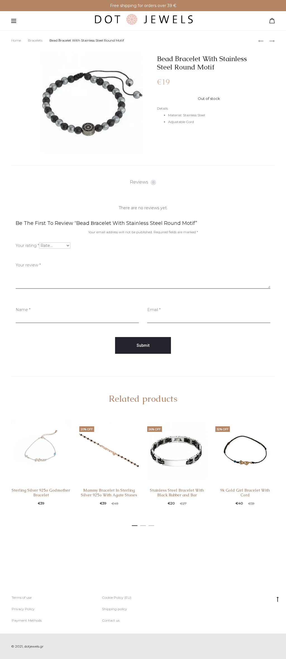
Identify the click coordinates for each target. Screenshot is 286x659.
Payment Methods (27, 620)
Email (154, 309)
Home (16, 40)
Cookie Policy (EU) (116, 597)
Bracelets (35, 40)
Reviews (142, 182)
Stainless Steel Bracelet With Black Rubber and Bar (177, 492)
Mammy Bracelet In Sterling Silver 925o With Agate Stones (109, 492)
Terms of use (22, 597)
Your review (28, 265)
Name (23, 309)
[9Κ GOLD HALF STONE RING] (261, 41)
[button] (134, 524)
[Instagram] (273, 646)
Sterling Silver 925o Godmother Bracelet (41, 492)
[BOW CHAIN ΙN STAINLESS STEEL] (269, 41)
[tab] (143, 182)
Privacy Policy (23, 609)
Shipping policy (114, 609)
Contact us (111, 620)
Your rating (27, 245)
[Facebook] (261, 646)
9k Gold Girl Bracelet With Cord (245, 492)
